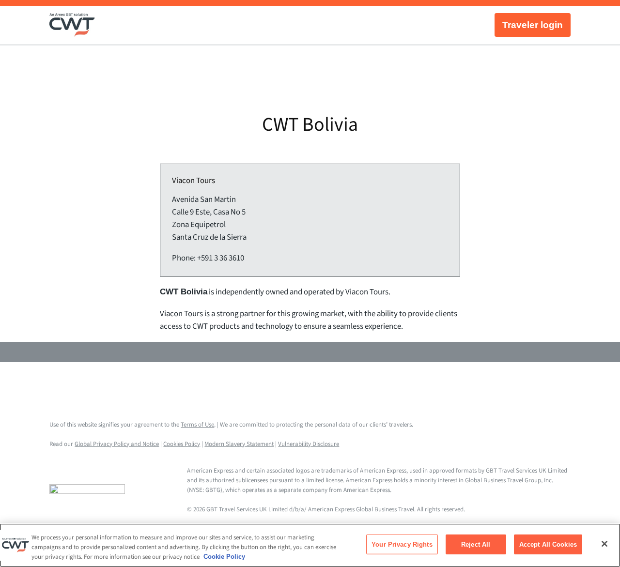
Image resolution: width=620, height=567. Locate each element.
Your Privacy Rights (402, 544)
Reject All (475, 544)
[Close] (604, 543)
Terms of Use (197, 424)
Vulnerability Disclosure (308, 444)
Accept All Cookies (548, 544)
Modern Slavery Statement (239, 444)
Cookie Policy (224, 556)
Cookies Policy (181, 444)
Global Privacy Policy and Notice (117, 444)
